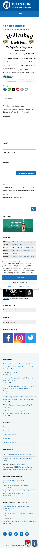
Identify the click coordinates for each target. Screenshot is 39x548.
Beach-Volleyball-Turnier (20, 250)
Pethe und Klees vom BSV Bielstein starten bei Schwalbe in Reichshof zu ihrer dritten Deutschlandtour (18, 388)
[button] (5, 89)
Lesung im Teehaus (18, 259)
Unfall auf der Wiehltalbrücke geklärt (21, 454)
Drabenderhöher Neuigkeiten (17, 502)
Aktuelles (9, 98)
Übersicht (6, 299)
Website (6, 163)
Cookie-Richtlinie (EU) (10, 442)
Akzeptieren (19, 277)
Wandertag (16, 253)
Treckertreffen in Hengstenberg (23, 256)
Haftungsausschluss (10, 435)
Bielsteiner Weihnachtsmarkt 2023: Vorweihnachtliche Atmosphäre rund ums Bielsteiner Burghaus (17, 467)
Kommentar (7, 117)
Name (5, 143)
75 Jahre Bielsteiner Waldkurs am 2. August (17, 405)
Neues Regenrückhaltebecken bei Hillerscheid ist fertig (19, 521)
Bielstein (21, 4)
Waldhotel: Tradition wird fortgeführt (14, 480)
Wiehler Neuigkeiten (12, 476)
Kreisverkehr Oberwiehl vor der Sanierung (15, 485)
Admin (22, 23)
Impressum (29, 286)
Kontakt (5, 427)
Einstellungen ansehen (19, 283)
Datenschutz (21, 286)
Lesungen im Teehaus (10, 372)
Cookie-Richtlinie (12, 286)
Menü (21, 14)
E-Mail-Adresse (9, 153)
